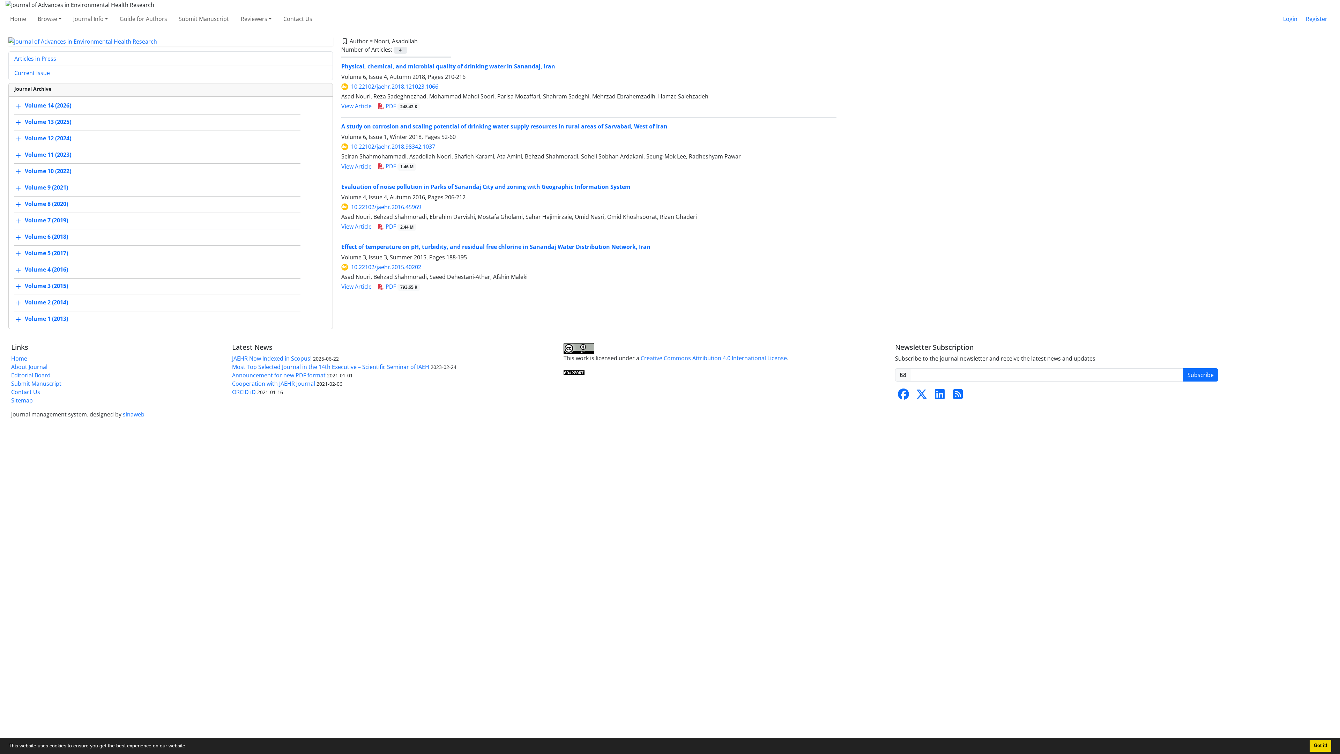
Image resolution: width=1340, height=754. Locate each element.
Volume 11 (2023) (48, 155)
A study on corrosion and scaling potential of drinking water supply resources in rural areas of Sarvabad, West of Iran (504, 126)
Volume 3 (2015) (46, 286)
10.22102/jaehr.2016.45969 (386, 207)
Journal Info (88, 19)
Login (1290, 19)
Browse (47, 19)
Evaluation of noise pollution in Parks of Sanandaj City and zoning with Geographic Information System (486, 187)
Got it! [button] (1320, 745)
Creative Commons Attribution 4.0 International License (714, 358)
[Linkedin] (939, 396)
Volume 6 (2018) (46, 237)
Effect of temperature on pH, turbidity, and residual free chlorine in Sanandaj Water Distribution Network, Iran (495, 247)
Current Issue (32, 73)
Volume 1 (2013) (46, 319)
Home (18, 19)
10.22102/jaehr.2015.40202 (386, 267)
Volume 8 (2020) (46, 204)
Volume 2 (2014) (46, 302)
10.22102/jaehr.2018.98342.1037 (393, 146)
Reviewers (254, 19)
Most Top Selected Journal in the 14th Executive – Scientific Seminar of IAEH (330, 367)
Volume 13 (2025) (48, 122)
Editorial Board (31, 375)
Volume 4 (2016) (46, 270)
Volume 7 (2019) (46, 220)
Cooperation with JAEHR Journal (273, 383)
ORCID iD (244, 392)
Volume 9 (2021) (46, 188)
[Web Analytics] (574, 372)
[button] (189, 747)
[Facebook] (903, 396)
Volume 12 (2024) (48, 138)
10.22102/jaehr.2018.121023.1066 (394, 86)
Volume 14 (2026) (48, 106)
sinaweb (133, 414)
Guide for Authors (143, 19)
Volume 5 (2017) (46, 253)
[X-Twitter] (921, 396)
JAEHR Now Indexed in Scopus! (272, 358)
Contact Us (297, 19)
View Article (356, 106)
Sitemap (22, 400)
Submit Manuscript (204, 19)
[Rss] (958, 396)
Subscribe (1201, 375)
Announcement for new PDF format (279, 375)
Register (1316, 19)
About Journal (29, 367)
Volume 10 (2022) (48, 171)
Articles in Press (35, 58)
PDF (400, 106)
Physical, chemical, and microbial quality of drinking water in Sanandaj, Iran (448, 66)
